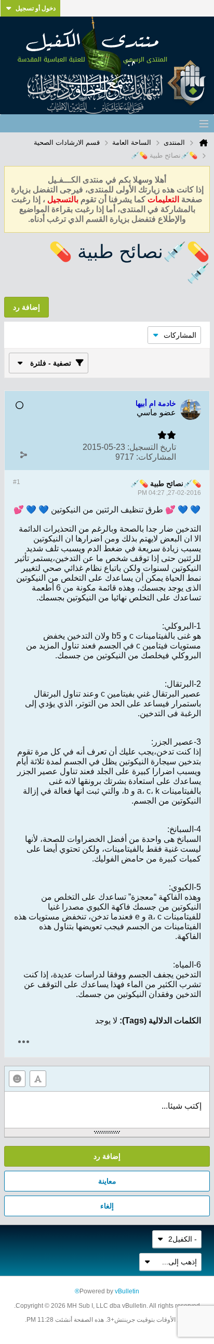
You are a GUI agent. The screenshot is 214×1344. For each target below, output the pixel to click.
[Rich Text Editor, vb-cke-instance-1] (107, 1110)
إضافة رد (107, 1156)
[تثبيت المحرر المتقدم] (38, 1078)
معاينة (107, 1181)
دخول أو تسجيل (36, 8)
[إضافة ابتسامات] (17, 1078)
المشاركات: (156, 456)
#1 (16, 482)
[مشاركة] (23, 454)
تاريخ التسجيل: (151, 447)
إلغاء (107, 1206)
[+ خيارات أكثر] (23, 1041)
